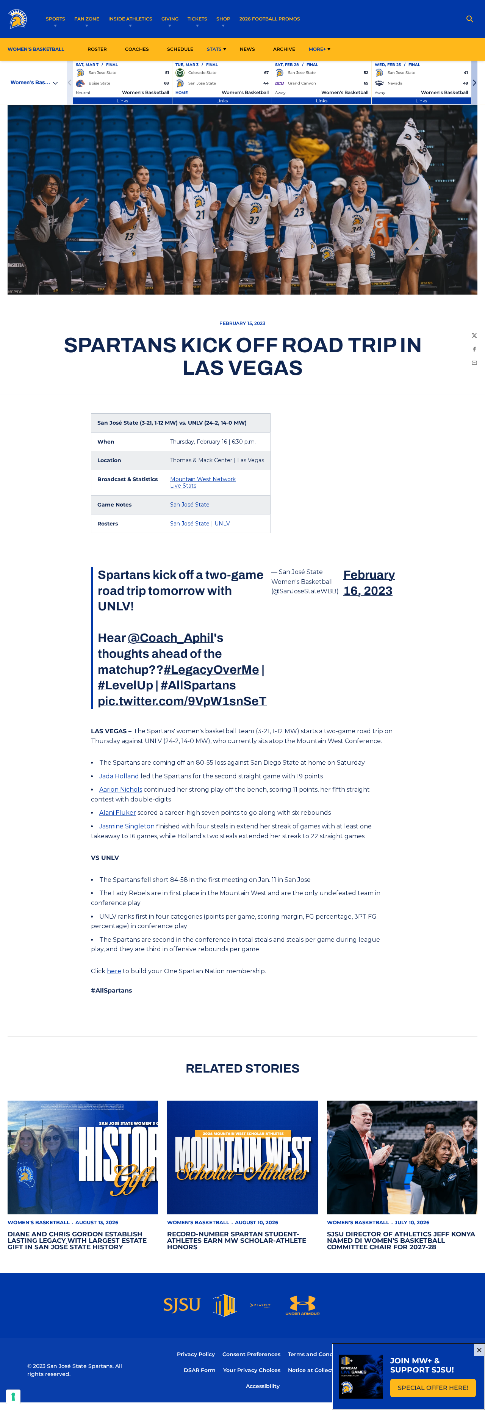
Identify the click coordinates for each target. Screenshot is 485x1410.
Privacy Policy (196, 1354)
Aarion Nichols (120, 789)
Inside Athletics (130, 19)
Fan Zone (86, 19)
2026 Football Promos (269, 19)
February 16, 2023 (369, 583)
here (114, 971)
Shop (223, 19)
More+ (317, 49)
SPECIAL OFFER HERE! (437, 1390)
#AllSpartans (198, 685)
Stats (214, 49)
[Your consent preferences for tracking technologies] (13, 1397)
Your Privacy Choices (251, 1370)
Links (122, 101)
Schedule (180, 49)
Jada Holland (119, 776)
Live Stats (183, 485)
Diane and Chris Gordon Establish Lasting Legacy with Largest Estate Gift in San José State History (77, 1240)
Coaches (137, 49)
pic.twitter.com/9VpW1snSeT (182, 701)
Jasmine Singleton (127, 826)
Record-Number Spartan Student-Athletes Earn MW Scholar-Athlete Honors (236, 1240)
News (247, 49)
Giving (169, 19)
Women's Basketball (39, 1222)
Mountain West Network (203, 479)
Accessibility (263, 1386)
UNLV (222, 523)
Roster (97, 49)
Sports (55, 19)
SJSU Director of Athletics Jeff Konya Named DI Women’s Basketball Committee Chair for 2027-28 (401, 1240)
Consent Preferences (251, 1354)
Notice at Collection (315, 1370)
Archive (284, 49)
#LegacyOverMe (211, 669)
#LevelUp (125, 685)
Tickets (197, 19)
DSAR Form (200, 1370)
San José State (190, 504)
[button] (474, 83)
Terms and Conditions (318, 1354)
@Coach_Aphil (171, 638)
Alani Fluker (117, 812)
